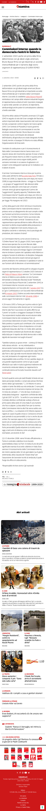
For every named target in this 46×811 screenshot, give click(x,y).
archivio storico (8, 478)
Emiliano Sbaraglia (29, 684)
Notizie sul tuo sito (23, 802)
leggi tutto (7, 373)
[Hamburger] (3, 7)
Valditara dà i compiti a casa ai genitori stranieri (22, 693)
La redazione (12, 2)
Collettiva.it (23, 777)
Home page (5, 16)
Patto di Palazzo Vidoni (13, 274)
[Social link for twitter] (33, 2)
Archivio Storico (14, 16)
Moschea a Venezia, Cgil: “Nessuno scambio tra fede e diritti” (33, 639)
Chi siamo (23, 796)
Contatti (4, 2)
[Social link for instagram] (38, 2)
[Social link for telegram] (44, 2)
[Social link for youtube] (41, 2)
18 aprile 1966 (31, 296)
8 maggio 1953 (11, 293)
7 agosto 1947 (35, 288)
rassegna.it (24, 16)
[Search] (28, 2)
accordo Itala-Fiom (29, 176)
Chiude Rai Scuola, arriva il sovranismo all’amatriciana (33, 678)
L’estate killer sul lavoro (12, 703)
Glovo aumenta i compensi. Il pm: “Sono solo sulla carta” (11, 678)
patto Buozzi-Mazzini (34, 97)
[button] (35, 78)
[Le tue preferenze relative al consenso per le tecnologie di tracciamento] (42, 807)
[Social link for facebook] (35, 2)
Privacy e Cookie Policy (23, 807)
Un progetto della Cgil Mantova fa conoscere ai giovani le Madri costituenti (21, 740)
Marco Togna (5, 684)
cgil (7, 477)
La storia (23, 805)
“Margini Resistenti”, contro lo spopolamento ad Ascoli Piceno (10, 639)
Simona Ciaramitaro (7, 553)
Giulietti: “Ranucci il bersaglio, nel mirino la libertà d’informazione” (23, 728)
